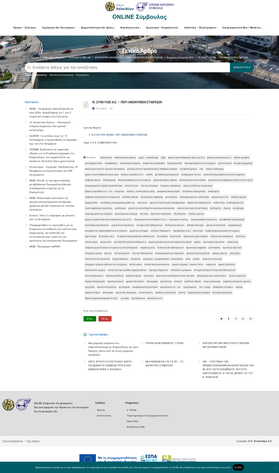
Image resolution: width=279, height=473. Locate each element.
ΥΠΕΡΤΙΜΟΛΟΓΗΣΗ (212, 281)
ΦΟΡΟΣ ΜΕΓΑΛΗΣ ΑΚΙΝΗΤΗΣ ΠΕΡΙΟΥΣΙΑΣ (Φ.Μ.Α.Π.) (108, 219)
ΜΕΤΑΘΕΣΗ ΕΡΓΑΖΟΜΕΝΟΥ (167, 174)
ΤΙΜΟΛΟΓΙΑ (142, 202)
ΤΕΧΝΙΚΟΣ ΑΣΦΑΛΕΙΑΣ (170, 185)
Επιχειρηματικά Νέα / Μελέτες (242, 27)
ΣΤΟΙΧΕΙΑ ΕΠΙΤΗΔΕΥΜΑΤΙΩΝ (150, 225)
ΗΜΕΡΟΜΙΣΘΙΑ (91, 202)
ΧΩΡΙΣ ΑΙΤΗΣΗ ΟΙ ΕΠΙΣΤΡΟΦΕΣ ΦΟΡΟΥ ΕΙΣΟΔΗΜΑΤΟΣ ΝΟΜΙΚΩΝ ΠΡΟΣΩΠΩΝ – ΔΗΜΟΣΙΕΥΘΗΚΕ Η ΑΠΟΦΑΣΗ (110, 365)
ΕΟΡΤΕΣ (108, 253)
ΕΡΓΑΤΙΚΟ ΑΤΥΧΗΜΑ (139, 231)
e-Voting (131, 409)
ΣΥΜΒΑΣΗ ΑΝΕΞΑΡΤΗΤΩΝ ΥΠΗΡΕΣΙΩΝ (102, 197)
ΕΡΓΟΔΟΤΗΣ (166, 281)
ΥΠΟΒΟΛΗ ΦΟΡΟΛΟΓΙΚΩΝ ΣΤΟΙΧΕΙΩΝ (222, 231)
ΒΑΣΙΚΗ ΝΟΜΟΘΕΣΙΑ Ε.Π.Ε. (219, 157)
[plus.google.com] (243, 318)
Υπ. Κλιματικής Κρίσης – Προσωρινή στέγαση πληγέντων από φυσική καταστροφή (49, 126)
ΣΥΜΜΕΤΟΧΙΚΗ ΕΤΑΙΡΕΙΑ (199, 292)
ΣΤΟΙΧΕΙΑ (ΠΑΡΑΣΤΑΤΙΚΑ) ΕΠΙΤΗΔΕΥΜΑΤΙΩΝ (215, 270)
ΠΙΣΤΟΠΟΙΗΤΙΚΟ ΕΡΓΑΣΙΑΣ (97, 259)
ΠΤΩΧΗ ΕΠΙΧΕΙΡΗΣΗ (243, 163)
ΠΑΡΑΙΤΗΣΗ (232, 242)
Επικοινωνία (104, 415)
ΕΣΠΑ (188, 259)
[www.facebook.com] (228, 318)
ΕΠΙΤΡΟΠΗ (90, 287)
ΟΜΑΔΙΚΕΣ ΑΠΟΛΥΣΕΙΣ (165, 292)
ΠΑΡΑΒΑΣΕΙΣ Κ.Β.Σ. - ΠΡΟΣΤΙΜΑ (188, 231)
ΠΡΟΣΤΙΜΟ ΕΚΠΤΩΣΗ (212, 259)
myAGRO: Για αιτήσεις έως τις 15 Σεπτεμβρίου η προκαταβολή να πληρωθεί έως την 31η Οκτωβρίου (53, 139)
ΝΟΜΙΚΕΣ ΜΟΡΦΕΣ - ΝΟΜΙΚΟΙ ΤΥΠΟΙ (187, 264)
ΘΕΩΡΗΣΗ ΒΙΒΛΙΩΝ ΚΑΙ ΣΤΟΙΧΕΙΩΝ (134, 180)
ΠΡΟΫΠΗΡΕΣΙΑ (138, 298)
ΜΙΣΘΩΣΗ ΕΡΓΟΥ (134, 275)
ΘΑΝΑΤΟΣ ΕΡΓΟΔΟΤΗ (106, 287)
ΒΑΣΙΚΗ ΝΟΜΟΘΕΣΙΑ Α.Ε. (132, 174)
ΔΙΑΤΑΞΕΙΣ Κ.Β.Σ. (107, 236)
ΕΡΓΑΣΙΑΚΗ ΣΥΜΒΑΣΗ (196, 247)
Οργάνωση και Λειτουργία (58, 27)
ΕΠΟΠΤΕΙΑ (240, 236)
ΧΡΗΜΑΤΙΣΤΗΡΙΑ (92, 292)
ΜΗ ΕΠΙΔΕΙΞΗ (171, 197)
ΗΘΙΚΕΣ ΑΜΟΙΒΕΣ (241, 157)
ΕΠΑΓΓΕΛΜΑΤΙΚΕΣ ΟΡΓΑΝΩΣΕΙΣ (212, 275)
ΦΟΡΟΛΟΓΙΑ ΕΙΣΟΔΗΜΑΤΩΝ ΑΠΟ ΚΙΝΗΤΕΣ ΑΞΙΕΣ (230, 180)
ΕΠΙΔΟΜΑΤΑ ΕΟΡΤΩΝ (174, 225)
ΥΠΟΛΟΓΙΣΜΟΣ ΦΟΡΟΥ (130, 163)
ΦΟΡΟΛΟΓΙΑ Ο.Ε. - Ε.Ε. (170, 287)
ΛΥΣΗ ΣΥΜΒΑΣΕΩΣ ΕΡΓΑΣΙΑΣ (99, 208)
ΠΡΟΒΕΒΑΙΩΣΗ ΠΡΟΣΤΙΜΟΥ (145, 287)
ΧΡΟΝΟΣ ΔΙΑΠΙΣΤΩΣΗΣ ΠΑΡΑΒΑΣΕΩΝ (167, 202)
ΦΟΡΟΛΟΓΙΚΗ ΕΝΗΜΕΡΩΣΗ (108, 57)
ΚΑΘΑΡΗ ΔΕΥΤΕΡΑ (195, 225)
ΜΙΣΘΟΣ (196, 259)
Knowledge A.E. (263, 441)
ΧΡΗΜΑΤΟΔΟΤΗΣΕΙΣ (135, 281)
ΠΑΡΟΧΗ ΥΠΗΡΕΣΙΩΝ (158, 270)
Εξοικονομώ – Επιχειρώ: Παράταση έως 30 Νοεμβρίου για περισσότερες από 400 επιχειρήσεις (53, 171)
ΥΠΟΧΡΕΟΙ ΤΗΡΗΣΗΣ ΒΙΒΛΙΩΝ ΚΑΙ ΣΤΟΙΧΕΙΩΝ (106, 264)
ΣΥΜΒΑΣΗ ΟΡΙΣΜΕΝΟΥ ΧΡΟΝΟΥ (237, 281)
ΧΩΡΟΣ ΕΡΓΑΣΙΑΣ (226, 264)
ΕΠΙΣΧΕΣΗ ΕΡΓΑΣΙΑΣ (222, 292)
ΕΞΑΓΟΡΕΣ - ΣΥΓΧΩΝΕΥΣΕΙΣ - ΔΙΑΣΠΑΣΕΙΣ (163, 259)
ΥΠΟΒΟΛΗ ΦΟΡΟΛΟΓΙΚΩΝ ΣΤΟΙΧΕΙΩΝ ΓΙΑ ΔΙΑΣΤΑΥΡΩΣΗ (111, 247)
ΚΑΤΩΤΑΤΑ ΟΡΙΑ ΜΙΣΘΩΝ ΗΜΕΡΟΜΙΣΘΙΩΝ (127, 270)
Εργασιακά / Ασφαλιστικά (162, 27)
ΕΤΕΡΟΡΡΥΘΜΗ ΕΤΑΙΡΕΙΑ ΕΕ (204, 219)
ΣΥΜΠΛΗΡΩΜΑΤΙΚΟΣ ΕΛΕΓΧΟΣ (99, 214)
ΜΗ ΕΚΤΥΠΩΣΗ (224, 163)
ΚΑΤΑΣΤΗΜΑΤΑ (146, 292)
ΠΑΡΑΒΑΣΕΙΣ (111, 163)
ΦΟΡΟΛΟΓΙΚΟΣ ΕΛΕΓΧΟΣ (126, 214)
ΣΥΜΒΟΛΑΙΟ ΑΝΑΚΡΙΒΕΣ (154, 163)
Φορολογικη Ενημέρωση (61, 75)
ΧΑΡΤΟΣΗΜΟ (91, 236)
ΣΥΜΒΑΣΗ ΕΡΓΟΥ (93, 180)
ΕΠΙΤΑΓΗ (144, 214)
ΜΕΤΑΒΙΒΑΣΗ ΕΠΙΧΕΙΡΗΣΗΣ (232, 219)
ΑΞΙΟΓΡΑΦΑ (152, 281)
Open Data (132, 421)
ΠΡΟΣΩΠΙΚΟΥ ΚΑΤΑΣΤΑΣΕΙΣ (192, 180)
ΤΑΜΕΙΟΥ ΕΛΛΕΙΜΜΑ (214, 169)
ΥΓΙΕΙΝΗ (181, 292)
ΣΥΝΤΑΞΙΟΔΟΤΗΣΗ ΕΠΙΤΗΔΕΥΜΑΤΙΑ (130, 242)
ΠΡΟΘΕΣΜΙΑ (120, 208)
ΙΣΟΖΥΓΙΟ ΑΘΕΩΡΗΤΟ (161, 231)
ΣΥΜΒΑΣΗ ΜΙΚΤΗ (147, 247)
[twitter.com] (221, 318)
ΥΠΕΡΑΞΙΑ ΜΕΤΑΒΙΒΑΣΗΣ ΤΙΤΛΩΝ (164, 343)
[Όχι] (275, 469)
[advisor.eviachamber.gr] (250, 318)
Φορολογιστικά (130, 27)
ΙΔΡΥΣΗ (227, 208)
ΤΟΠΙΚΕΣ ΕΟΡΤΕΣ (196, 214)
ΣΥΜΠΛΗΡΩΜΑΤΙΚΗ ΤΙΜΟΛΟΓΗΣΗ (194, 197)
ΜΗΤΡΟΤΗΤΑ (105, 242)
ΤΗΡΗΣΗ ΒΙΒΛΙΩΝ (120, 259)
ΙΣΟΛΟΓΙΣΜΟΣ (91, 242)
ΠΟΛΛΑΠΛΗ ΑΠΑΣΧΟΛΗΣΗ (194, 191)
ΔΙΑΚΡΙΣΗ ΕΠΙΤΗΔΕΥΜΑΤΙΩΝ (170, 247)
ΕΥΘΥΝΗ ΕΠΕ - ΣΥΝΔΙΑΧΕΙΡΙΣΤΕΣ (228, 202)
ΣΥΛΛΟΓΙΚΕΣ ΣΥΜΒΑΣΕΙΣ (221, 236)
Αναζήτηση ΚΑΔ (136, 426)
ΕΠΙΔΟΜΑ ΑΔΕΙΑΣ (130, 197)
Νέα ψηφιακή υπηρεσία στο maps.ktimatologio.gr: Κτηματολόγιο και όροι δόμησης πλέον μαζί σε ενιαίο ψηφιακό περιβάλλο (113, 349)
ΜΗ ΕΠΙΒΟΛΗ (124, 287)
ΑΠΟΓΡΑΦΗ (108, 292)
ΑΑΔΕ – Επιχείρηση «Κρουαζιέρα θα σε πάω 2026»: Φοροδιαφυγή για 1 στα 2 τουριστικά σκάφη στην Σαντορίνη (51, 112)
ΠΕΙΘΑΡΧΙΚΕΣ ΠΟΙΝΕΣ (191, 174)
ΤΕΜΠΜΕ (239, 287)
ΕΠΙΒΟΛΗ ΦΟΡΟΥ (239, 197)
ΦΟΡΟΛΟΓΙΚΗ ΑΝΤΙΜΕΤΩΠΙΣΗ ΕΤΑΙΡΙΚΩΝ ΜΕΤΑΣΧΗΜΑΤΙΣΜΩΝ (226, 345)
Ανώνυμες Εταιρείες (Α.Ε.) (180, 57)
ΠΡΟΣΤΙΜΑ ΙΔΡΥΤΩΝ (232, 247)
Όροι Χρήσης (33, 441)
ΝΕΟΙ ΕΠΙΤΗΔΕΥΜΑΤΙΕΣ (142, 253)
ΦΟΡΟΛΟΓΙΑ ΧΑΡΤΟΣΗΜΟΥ (196, 236)
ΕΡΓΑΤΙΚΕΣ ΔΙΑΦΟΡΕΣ (126, 292)
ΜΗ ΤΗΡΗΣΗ (162, 236)
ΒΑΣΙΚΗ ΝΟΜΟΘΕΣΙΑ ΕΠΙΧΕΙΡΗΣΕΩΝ (144, 57)
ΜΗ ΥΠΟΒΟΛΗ (214, 247)
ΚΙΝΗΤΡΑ (178, 281)
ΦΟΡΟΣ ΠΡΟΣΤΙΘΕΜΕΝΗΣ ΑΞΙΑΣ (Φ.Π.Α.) (186, 157)
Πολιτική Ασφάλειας (12, 441)
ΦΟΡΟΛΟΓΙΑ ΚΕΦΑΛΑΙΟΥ (122, 225)
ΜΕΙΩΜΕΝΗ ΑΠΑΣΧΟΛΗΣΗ (168, 191)
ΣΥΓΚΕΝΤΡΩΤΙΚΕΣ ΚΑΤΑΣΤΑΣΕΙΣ (192, 208)
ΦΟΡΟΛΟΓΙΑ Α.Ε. (155, 298)
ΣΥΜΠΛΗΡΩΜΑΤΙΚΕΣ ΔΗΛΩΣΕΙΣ (169, 253)
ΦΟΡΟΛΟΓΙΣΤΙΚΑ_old (80, 57)
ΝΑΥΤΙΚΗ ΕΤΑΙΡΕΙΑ (149, 185)
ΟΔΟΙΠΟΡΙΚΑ (180, 214)
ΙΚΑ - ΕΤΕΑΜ (204, 287)
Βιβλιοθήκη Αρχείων (54, 57)
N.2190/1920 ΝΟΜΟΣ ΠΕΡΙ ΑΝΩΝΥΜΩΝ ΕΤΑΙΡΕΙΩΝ (119, 134)
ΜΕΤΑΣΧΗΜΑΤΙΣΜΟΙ (94, 163)
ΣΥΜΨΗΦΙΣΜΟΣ (235, 225)
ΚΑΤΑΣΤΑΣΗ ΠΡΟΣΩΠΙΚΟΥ (157, 264)
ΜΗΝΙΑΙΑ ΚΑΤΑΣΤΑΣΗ (216, 225)
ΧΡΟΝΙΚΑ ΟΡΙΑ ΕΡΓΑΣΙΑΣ (198, 253)
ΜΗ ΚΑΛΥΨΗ (238, 208)
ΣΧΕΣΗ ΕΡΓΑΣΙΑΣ (115, 281)
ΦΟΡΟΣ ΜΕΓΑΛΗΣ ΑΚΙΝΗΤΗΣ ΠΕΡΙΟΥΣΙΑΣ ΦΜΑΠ (170, 242)
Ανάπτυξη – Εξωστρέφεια (200, 27)
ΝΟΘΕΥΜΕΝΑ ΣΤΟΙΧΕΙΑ (223, 287)
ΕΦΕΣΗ (197, 242)
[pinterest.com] (236, 318)
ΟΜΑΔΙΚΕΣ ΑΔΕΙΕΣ (192, 281)
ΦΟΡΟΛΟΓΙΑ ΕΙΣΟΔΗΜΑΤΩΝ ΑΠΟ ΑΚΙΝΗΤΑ (175, 275)
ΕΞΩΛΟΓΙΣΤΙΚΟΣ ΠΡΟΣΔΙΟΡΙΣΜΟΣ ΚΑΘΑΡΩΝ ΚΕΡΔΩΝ (152, 169)
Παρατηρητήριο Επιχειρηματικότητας (148, 415)
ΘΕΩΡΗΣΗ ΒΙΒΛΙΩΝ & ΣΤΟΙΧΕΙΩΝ (200, 163)
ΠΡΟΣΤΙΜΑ (149, 275)
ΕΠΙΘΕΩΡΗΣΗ (109, 180)
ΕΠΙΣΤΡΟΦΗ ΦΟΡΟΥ (94, 275)
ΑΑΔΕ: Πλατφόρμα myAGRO (45, 246)
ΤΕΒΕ (163, 157)
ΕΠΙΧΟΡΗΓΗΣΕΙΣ (174, 163)
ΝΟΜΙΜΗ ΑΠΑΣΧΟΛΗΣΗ (95, 281)
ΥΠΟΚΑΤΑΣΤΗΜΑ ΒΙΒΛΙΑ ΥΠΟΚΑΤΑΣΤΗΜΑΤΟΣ (224, 174)
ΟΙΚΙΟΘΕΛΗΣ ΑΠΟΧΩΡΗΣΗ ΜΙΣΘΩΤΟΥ (117, 202)
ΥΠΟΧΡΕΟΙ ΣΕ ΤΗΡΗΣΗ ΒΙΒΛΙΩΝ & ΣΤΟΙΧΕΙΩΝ (106, 231)
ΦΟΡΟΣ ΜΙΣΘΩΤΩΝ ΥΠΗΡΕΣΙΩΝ (198, 185)
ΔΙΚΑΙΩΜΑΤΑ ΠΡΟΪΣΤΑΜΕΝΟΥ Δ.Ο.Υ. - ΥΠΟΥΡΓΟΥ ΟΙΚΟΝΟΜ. (161, 219)
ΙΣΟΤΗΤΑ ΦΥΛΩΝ (122, 253)
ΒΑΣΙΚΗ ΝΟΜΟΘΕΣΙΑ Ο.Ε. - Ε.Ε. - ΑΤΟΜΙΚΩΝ (104, 191)
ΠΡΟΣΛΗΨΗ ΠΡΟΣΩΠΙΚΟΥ (97, 225)
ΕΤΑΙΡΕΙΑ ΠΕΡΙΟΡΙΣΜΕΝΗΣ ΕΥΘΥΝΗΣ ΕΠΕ (136, 236)
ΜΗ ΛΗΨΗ (125, 298)
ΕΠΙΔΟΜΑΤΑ (215, 208)
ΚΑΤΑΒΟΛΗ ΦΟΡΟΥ (188, 169)
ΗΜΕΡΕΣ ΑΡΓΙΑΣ (219, 253)
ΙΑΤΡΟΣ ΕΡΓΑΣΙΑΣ (237, 275)
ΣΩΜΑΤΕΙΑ (211, 264)
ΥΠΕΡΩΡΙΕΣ (213, 191)
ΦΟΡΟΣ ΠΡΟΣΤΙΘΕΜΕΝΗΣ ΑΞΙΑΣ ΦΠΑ (102, 174)
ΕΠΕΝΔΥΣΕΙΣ (106, 157)
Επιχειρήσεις (82, 75)
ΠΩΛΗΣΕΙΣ (136, 259)
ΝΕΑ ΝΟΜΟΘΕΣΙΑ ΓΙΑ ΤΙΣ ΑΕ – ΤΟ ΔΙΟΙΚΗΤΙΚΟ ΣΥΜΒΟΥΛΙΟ (164, 363)
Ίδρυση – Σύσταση (24, 27)
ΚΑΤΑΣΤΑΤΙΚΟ (131, 185)
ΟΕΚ (201, 169)
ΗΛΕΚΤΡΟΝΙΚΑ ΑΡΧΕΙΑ (95, 270)
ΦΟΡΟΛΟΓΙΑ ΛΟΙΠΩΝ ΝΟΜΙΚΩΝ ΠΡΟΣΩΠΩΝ (105, 169)
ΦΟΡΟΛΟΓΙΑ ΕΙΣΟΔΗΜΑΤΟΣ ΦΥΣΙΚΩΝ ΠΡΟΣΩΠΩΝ (151, 208)
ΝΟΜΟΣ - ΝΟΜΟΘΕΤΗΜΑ (148, 157)
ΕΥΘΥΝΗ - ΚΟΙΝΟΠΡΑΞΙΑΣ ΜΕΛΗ (141, 191)
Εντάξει (238, 467)
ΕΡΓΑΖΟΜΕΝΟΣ (190, 287)
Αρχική (35, 57)
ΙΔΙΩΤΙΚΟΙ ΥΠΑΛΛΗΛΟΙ (160, 214)
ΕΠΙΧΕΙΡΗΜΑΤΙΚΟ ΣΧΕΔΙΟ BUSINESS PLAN (104, 185)
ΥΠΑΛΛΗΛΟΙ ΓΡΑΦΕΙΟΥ (181, 270)
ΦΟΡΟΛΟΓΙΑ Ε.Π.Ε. (220, 197)
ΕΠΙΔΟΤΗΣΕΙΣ (135, 264)
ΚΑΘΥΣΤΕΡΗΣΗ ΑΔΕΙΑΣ (125, 157)
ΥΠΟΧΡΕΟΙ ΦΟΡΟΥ (93, 253)
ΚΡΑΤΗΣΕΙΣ (235, 253)
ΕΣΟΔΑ (149, 174)
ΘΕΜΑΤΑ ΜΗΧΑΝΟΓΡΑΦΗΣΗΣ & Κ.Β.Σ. (102, 298)
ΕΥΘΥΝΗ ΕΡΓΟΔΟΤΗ (115, 275)
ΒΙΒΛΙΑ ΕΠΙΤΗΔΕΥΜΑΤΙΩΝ (199, 202)
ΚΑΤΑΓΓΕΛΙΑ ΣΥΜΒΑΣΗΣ (152, 197)
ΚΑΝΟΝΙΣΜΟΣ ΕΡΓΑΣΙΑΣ (214, 242)
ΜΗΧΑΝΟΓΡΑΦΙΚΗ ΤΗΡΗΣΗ (165, 180)
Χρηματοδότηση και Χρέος (97, 27)
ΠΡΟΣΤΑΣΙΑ (175, 236)
